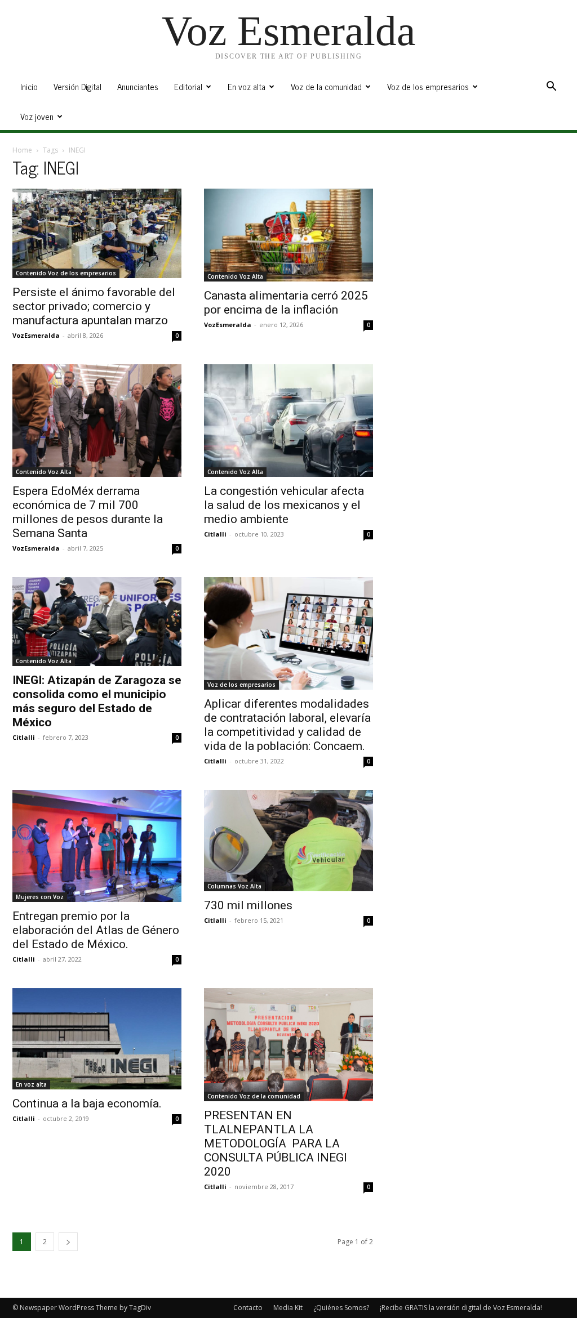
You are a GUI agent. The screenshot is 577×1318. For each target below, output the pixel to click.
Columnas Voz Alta (234, 886)
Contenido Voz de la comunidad (253, 1096)
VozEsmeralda (36, 335)
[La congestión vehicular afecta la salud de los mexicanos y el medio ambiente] (288, 420)
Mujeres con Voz (40, 897)
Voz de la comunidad (326, 86)
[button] (551, 87)
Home (22, 150)
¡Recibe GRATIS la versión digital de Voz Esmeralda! (461, 1307)
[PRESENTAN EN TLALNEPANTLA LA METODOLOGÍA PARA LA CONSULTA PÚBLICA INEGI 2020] (288, 1044)
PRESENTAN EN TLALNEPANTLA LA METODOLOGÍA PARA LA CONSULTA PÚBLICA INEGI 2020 (275, 1143)
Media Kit (288, 1307)
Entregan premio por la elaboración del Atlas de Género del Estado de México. (95, 930)
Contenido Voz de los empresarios (66, 273)
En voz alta (246, 86)
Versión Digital (77, 86)
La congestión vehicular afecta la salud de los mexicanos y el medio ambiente (284, 505)
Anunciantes (137, 86)
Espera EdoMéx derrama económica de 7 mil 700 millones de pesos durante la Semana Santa (87, 512)
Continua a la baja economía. (87, 1103)
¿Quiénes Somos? (341, 1307)
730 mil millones (248, 905)
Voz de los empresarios (428, 86)
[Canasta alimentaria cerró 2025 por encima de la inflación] (288, 235)
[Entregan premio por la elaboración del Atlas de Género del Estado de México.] (96, 846)
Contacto (248, 1307)
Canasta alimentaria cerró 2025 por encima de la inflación (286, 302)
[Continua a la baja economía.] (96, 1038)
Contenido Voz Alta (235, 276)
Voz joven (37, 116)
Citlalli (215, 534)
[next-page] (68, 1241)
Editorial (188, 86)
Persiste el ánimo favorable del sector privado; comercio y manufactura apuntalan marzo (93, 306)
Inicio (29, 86)
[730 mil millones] (288, 840)
